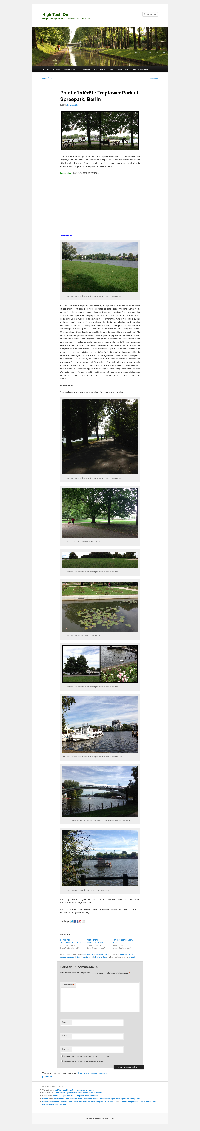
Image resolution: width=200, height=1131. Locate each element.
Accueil (46, 69)
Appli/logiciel (123, 69)
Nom (64, 1022)
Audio (112, 69)
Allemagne (124, 954)
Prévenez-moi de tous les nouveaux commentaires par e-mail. (86, 1056)
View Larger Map (66, 235)
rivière (77, 957)
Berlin (131, 954)
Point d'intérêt (87, 954)
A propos (56, 69)
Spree (83, 957)
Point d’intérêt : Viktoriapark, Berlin (95, 941)
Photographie (85, 69)
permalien (132, 957)
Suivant (154, 78)
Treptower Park (101, 957)
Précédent (47, 78)
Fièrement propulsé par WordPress (100, 1118)
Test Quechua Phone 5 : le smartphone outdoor (74, 1090)
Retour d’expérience (140, 69)
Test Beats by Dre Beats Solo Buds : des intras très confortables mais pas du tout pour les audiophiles (96, 1098)
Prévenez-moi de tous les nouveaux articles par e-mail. (83, 1061)
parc (72, 957)
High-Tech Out (56, 14)
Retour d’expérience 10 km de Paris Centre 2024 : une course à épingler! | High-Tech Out (79, 1101)
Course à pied (69, 69)
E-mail (64, 1035)
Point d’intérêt (99, 69)
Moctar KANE (101, 954)
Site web (65, 1049)
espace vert (65, 957)
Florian (45, 1098)
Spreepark (90, 957)
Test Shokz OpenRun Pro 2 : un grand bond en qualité (79, 1092)
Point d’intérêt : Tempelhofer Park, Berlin (71, 941)
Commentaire (68, 985)
